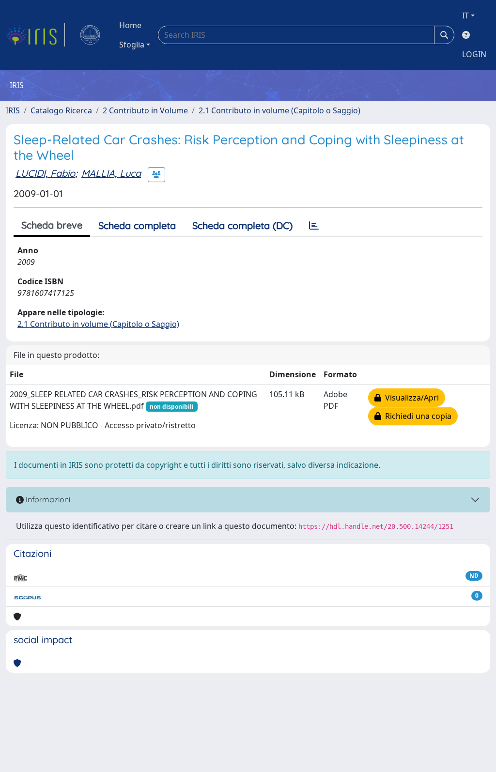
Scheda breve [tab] (51, 225)
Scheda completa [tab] (137, 225)
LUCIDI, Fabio (45, 173)
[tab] (314, 226)
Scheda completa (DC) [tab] (242, 225)
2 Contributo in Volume (145, 110)
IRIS (13, 110)
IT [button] (465, 15)
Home (130, 25)
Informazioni (47, 499)
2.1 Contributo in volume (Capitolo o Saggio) (279, 110)
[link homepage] (35, 34)
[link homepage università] (90, 34)
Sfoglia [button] (131, 44)
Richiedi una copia (416, 416)
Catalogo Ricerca (61, 110)
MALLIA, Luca (111, 173)
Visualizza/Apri (410, 397)
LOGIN (474, 54)
